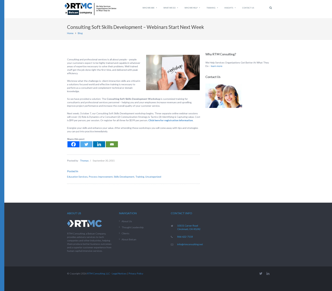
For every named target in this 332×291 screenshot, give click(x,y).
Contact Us (248, 8)
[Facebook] (73, 144)
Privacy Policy (135, 273)
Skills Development (124, 176)
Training (210, 8)
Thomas (84, 160)
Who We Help (191, 8)
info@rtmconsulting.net (190, 244)
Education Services (77, 176)
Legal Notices (119, 273)
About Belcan (129, 239)
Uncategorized (153, 176)
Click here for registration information (170, 120)
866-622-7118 (185, 236)
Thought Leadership (133, 227)
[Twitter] (86, 144)
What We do (169, 8)
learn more (216, 65)
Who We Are (148, 8)
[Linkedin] (99, 144)
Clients (125, 233)
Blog (80, 33)
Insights (228, 8)
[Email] (112, 144)
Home (70, 33)
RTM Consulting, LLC (98, 273)
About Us (127, 221)
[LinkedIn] (267, 273)
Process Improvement (101, 176)
